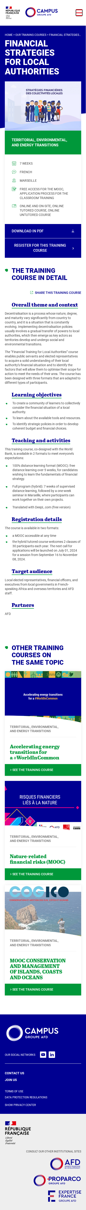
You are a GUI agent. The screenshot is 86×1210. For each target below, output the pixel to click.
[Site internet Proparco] (57, 1181)
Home (9, 35)
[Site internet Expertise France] (64, 1196)
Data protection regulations (26, 1097)
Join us (11, 1080)
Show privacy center (20, 1105)
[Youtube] (43, 1054)
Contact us (14, 1073)
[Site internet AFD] (65, 1164)
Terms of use (14, 1091)
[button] (79, 12)
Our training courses (30, 35)
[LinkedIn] (52, 1054)
